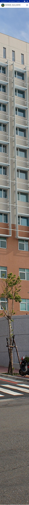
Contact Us (4, 1)
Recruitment (12, 1)
